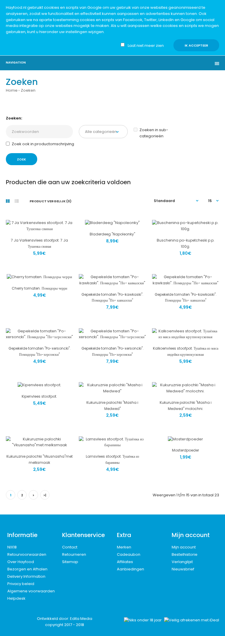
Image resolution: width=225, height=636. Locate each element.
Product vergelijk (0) (50, 201)
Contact (69, 547)
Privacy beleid (20, 584)
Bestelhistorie (184, 554)
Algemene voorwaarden (31, 591)
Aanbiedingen (130, 569)
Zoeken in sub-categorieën (153, 133)
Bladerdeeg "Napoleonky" (112, 234)
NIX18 (12, 547)
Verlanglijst (182, 562)
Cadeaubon (128, 554)
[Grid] (8, 201)
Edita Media (81, 618)
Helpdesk (16, 598)
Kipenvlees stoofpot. (39, 396)
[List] (17, 201)
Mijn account (184, 547)
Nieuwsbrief (183, 569)
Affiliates (125, 562)
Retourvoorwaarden (26, 554)
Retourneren (74, 554)
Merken (124, 547)
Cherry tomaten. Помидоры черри (39, 288)
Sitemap (70, 562)
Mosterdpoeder (185, 450)
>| (44, 495)
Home (12, 90)
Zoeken (28, 90)
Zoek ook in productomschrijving (43, 144)
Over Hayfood (20, 562)
